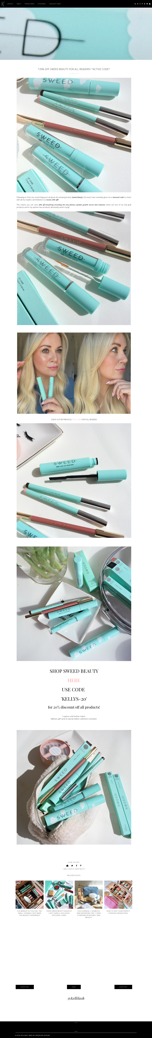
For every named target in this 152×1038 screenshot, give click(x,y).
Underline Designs (42, 1035)
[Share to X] (72, 865)
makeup (71, 869)
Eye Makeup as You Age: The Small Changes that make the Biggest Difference (29, 913)
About (19, 4)
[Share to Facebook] (76, 865)
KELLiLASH (76, 1027)
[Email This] (67, 865)
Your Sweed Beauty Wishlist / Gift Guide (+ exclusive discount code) (59, 913)
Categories (42, 4)
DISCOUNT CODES (55, 4)
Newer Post (25, 987)
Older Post (123, 987)
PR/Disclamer (29, 4)
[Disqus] (73, 952)
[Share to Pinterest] (81, 865)
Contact (10, 4)
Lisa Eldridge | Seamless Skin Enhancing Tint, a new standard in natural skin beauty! (89, 914)
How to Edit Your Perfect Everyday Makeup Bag (118, 912)
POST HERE (76, 419)
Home (74, 987)
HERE (74, 680)
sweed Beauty (80, 869)
